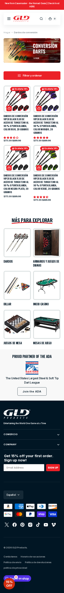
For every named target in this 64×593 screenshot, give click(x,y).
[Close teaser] (16, 577)
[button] (9, 19)
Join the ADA (32, 391)
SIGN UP (53, 467)
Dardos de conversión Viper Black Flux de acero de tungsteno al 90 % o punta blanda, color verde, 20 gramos (46, 182)
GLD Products (19, 547)
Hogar (7, 32)
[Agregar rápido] (9, 108)
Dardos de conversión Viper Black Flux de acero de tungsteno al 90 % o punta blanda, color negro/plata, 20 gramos (16, 184)
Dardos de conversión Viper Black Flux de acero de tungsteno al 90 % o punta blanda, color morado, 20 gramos (45, 124)
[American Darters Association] (32, 368)
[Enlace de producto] (17, 114)
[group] (32, 5)
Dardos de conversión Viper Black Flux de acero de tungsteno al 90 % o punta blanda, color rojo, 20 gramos (16, 122)
